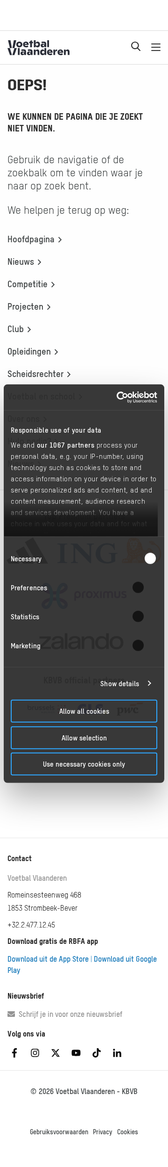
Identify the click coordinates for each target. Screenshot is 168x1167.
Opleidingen (29, 351)
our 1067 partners (66, 445)
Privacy (102, 1132)
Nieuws (20, 261)
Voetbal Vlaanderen (37, 878)
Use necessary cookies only (84, 764)
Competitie (27, 284)
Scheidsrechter (35, 374)
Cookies (127, 1132)
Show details (119, 683)
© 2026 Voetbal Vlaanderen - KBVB (84, 1091)
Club (15, 329)
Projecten (25, 306)
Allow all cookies (84, 711)
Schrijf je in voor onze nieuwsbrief (68, 1014)
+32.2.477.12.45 (31, 925)
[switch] (144, 587)
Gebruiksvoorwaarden (59, 1132)
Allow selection (84, 737)
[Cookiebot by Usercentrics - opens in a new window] (118, 397)
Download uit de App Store (48, 959)
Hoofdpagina (31, 239)
